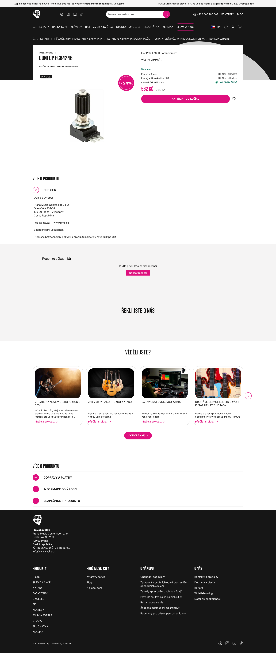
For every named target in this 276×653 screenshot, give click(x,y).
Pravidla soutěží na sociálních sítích (161, 597)
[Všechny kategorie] (34, 27)
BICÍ (35, 604)
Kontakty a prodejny (206, 576)
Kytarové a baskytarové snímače (128, 38)
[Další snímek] (248, 395)
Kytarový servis (96, 576)
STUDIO (37, 620)
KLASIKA (38, 631)
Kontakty (227, 14)
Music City (44, 643)
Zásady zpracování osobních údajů (161, 591)
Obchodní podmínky (152, 576)
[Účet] (232, 27)
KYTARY (44, 38)
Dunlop (47, 66)
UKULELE (38, 598)
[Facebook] (62, 14)
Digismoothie (65, 643)
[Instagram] (68, 14)
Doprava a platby (204, 582)
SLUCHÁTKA (40, 626)
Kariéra (198, 587)
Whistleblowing (203, 593)
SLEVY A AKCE (42, 582)
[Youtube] (75, 14)
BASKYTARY (40, 593)
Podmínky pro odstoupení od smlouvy (163, 613)
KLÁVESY (38, 609)
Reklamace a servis (151, 602)
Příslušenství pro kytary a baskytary (78, 38)
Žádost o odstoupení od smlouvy (160, 607)
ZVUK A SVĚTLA (42, 615)
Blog (240, 14)
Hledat (36, 576)
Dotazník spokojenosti (207, 598)
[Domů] (34, 38)
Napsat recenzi (138, 272)
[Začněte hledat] (166, 14)
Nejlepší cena (95, 587)
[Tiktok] (81, 14)
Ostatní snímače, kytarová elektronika (179, 38)
